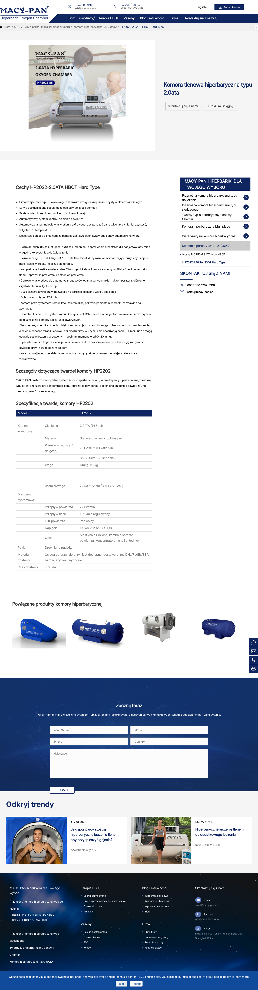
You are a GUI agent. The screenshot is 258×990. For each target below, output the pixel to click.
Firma (174, 18)
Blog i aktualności (152, 18)
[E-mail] (253, 651)
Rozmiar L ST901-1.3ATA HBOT (29, 919)
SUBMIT (62, 790)
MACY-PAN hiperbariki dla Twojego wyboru (42, 27)
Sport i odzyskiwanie (95, 895)
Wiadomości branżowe (157, 900)
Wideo (87, 947)
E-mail (207, 899)
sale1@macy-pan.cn (85, 8)
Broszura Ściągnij (220, 106)
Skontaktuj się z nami (199, 18)
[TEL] (253, 660)
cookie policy (222, 976)
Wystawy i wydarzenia (157, 906)
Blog (147, 911)
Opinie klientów (92, 937)
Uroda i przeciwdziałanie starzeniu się (105, 900)
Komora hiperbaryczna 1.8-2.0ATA (95, 27)
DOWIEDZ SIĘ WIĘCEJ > (83, 850)
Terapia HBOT (109, 18)
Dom (71, 18)
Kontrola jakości (153, 947)
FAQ (86, 942)
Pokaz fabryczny (154, 942)
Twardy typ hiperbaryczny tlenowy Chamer (207, 217)
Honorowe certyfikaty (156, 937)
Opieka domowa (93, 906)
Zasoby (129, 18)
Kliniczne (89, 911)
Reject (121, 983)
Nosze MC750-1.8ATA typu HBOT (203, 254)
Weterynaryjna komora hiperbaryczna (209, 236)
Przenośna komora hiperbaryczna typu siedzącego (209, 207)
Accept (136, 983)
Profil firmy (151, 931)
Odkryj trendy (30, 804)
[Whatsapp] (253, 642)
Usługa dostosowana (95, 931)
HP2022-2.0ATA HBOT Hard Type (142, 27)
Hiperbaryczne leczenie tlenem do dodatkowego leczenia (219, 832)
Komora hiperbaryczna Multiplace (206, 226)
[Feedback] (253, 668)
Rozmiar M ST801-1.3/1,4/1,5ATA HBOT (34, 914)
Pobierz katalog (232, 7)
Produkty (86, 18)
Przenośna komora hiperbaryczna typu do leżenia (209, 197)
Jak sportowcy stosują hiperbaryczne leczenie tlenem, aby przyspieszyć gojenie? (95, 834)
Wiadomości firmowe (156, 895)
